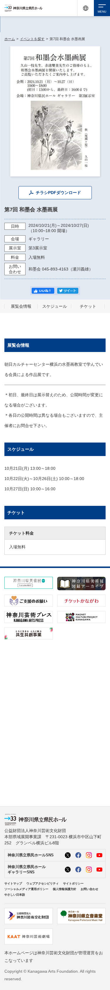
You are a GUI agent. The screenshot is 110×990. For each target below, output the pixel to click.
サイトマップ (13, 883)
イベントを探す (32, 39)
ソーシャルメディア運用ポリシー (26, 889)
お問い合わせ (89, 889)
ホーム (9, 39)
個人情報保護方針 (64, 889)
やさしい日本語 (14, 894)
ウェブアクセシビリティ (42, 883)
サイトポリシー (73, 883)
